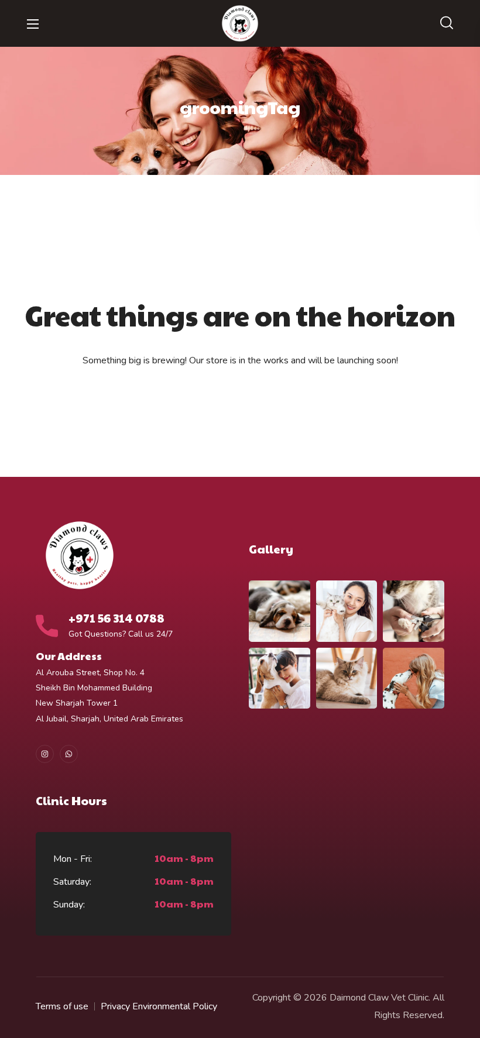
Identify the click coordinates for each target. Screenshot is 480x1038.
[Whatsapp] (69, 754)
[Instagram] (45, 754)
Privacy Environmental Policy (159, 1006)
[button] (446, 23)
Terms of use (62, 1006)
